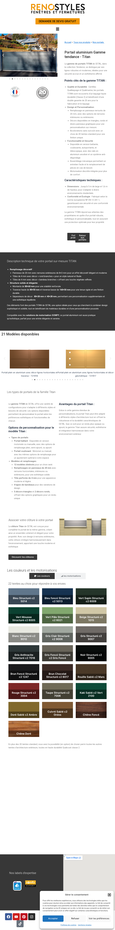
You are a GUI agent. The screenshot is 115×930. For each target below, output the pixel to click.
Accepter (53, 918)
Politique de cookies (68, 925)
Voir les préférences (99, 918)
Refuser (75, 918)
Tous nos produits (81, 42)
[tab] (42, 576)
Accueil (68, 42)
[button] (109, 894)
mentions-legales (84, 925)
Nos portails (98, 42)
